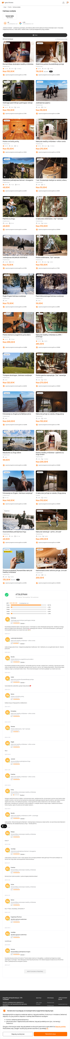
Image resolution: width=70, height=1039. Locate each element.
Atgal (5, 7)
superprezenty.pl (62, 1004)
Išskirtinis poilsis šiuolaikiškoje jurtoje (22, 679)
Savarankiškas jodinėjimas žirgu (20, 761)
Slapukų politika (60, 1027)
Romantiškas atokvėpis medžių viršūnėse (23, 792)
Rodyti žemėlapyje (8, 39)
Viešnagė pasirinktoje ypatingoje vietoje (23, 620)
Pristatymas (50, 1005)
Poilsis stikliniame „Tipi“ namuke (20, 729)
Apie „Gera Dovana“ (39, 1003)
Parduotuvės (50, 1002)
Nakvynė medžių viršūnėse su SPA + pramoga (24, 815)
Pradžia (10, 7)
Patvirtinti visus (50, 1034)
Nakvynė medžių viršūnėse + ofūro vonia (23, 640)
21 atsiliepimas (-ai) (12, 24)
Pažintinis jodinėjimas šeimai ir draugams (23, 851)
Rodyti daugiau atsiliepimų (35, 971)
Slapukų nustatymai (17, 1034)
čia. (47, 1028)
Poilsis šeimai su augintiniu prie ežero (22, 659)
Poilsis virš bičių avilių (17, 696)
